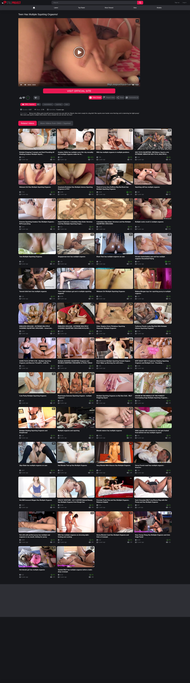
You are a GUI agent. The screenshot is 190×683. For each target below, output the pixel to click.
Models (159, 7)
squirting (58, 104)
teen (66, 104)
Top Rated (81, 7)
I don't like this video (23, 97)
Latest (56, 7)
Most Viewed (109, 7)
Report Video (110, 97)
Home (34, 7)
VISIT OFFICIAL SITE (79, 91)
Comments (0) (133, 97)
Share (122, 97)
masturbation (48, 104)
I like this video (20, 97)
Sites (135, 7)
